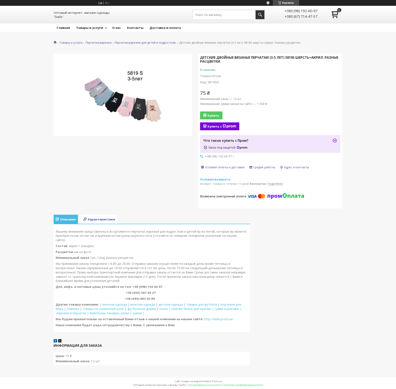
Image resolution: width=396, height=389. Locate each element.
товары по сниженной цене (103, 309)
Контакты (135, 28)
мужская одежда (142, 304)
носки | (165, 309)
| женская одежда (113, 304)
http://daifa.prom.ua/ (218, 319)
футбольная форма (141, 309)
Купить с (214, 126)
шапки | (139, 313)
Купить (213, 115)
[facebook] (55, 341)
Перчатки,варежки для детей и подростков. (145, 43)
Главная (63, 28)
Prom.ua (217, 381)
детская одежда (171, 304)
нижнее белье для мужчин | (192, 309)
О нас (116, 28)
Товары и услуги (89, 28)
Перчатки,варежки (98, 43)
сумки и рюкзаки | (228, 309)
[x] (59, 341)
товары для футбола (201, 304)
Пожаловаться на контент (205, 385)
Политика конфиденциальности (243, 385)
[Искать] (260, 14)
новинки (73, 309)
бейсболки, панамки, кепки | (111, 313)
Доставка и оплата (165, 28)
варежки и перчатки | (73, 313)
